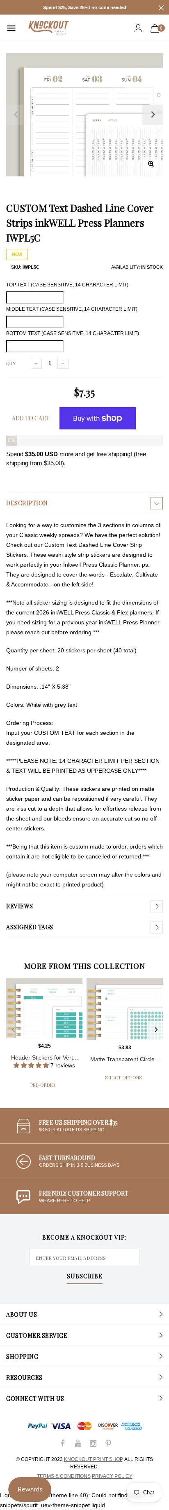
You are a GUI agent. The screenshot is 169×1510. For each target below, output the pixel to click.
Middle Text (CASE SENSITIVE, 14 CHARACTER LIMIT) (71, 309)
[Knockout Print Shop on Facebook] (63, 1444)
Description (27, 503)
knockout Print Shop (93, 1459)
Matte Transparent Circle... (125, 1059)
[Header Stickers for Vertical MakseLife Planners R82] (44, 1008)
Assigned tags (29, 927)
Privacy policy (112, 1476)
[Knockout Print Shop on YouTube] (78, 1444)
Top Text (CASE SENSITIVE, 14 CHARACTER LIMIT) (67, 285)
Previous (13, 1030)
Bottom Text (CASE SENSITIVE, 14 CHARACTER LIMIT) (72, 333)
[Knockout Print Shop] (48, 28)
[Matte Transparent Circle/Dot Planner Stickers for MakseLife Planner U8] (125, 1009)
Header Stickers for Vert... (44, 1057)
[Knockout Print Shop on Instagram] (93, 1444)
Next (156, 1030)
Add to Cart (31, 418)
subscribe (85, 1276)
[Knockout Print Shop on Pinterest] (108, 1444)
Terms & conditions (64, 1476)
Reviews (19, 906)
